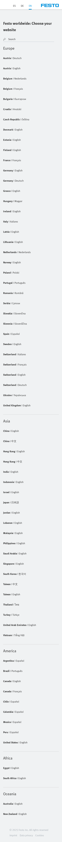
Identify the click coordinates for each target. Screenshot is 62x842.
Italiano (10, 221)
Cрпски (11, 303)
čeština (16, 119)
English (12, 68)
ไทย (11, 604)
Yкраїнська (14, 395)
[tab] (30, 7)
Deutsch (12, 58)
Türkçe (11, 615)
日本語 (11, 502)
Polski (11, 272)
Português (14, 283)
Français (13, 89)
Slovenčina (14, 313)
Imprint (13, 835)
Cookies (39, 835)
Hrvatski (12, 109)
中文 (9, 441)
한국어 (14, 574)
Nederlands (14, 78)
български (14, 99)
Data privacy (26, 835)
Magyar (12, 201)
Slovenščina (15, 324)
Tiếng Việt (13, 635)
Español (11, 334)
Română (13, 293)
